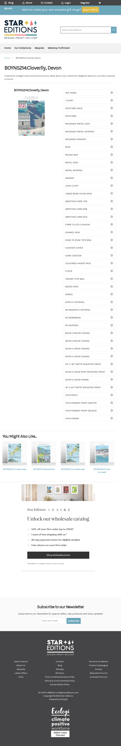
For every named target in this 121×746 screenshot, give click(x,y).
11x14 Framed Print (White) (81, 402)
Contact (60, 661)
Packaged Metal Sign (77, 123)
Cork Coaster (73, 255)
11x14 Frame (72, 418)
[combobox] (85, 30)
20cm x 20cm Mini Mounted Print (85, 371)
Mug (67, 147)
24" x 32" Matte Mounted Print (83, 364)
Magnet (69, 178)
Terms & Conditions (98, 661)
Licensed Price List (98, 677)
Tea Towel (71, 92)
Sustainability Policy (60, 684)
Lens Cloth (71, 185)
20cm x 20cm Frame (77, 379)
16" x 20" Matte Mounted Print (83, 387)
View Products (21, 661)
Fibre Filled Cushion (77, 224)
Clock (68, 271)
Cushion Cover (74, 247)
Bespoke (39, 47)
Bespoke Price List (98, 673)
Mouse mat (71, 154)
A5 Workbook (73, 317)
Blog (60, 665)
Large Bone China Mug (78, 193)
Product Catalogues (98, 665)
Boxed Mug (71, 286)
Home (7, 47)
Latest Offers (21, 673)
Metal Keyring (73, 170)
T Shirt (69, 100)
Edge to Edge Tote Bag (78, 240)
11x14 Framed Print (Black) (81, 410)
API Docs (59, 673)
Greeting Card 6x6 (76, 209)
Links (20, 677)
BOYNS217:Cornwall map (14, 469)
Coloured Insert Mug (78, 263)
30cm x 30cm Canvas (77, 356)
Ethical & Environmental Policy (60, 681)
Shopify (64, 699)
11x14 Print (71, 395)
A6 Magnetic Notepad (77, 309)
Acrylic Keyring (74, 302)
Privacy (98, 669)
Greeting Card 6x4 (76, 216)
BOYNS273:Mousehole (43, 469)
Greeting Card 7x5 (76, 201)
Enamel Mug (72, 232)
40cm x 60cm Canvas (77, 340)
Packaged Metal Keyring (79, 131)
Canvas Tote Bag (74, 278)
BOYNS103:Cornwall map (73, 469)
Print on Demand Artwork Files (59, 677)
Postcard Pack (73, 108)
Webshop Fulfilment (59, 47)
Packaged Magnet (75, 139)
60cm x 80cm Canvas (77, 333)
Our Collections (23, 47)
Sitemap (60, 669)
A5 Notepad (71, 325)
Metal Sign (71, 162)
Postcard (70, 116)
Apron (69, 294)
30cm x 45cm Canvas (77, 348)
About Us (21, 665)
